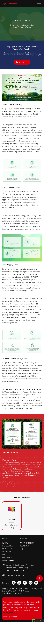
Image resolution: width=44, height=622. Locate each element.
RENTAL (5, 543)
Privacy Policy (37, 588)
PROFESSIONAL (7, 546)
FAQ (21, 549)
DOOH (4, 555)
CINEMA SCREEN (8, 560)
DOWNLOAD (24, 546)
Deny (5, 617)
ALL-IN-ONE (6, 552)
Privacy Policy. (8, 613)
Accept (14, 617)
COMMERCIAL (7, 549)
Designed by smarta (15, 593)
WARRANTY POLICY (27, 543)
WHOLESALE (7, 558)
